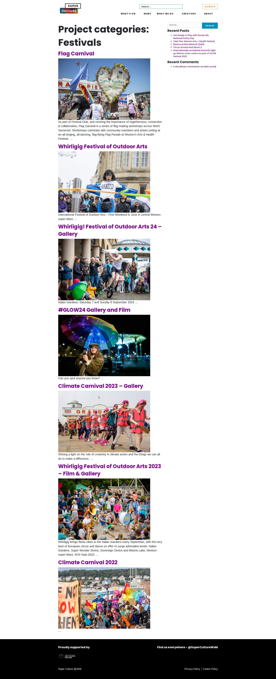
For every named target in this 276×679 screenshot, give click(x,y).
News (147, 13)
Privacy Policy (192, 669)
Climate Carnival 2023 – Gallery (100, 386)
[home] (69, 8)
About (208, 13)
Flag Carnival (76, 53)
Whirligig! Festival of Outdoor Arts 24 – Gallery (110, 230)
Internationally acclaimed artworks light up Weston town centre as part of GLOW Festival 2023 (194, 53)
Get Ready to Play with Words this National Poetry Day (191, 37)
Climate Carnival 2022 (87, 562)
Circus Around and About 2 (187, 47)
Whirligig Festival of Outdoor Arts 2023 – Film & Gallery (109, 470)
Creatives (189, 13)
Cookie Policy (210, 669)
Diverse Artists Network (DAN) (188, 44)
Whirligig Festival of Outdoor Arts (102, 146)
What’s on (128, 13)
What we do (165, 13)
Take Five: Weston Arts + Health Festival (194, 41)
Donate (210, 6)
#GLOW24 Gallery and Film (94, 310)
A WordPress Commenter (186, 66)
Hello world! (210, 66)
